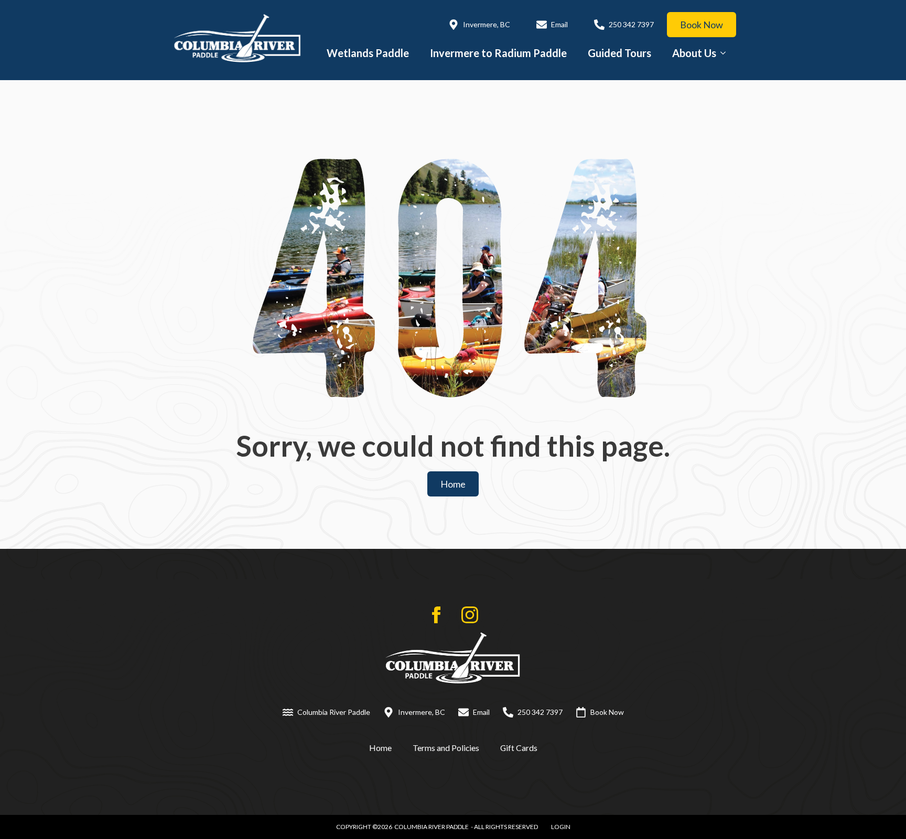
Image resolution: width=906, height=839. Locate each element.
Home (380, 748)
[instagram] (469, 614)
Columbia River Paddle (431, 827)
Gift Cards (518, 748)
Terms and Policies (446, 748)
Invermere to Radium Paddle (498, 53)
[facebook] (436, 614)
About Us (694, 53)
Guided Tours (619, 53)
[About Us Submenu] (726, 53)
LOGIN (560, 827)
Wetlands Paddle (368, 53)
